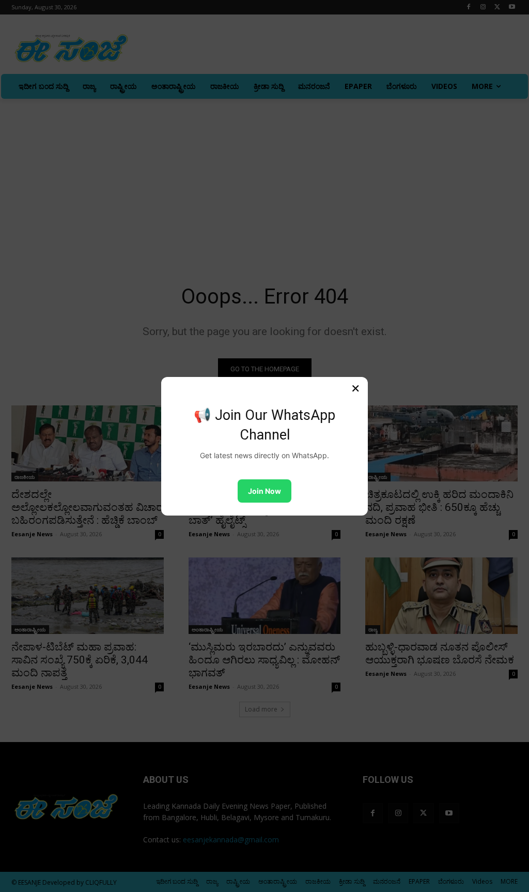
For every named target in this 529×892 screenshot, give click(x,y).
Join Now (264, 491)
